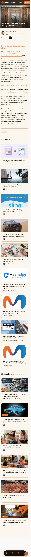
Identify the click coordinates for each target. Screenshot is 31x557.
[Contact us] (26, 554)
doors (7, 100)
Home (2, 6)
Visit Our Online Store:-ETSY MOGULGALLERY (14, 85)
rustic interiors (14, 71)
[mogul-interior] (3, 33)
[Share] (23, 553)
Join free (27, 2)
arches (26, 92)
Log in (20, 2)
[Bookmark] (19, 553)
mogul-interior (10, 31)
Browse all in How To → (22, 374)
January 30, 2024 (9, 54)
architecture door (11, 75)
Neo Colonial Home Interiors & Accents (13, 47)
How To (6, 6)
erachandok (14, 52)
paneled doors (12, 92)
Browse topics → (24, 140)
